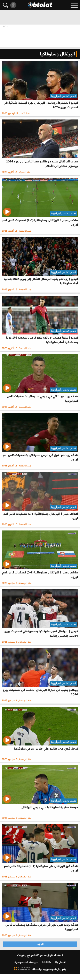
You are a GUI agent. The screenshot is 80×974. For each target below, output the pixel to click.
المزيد (40, 944)
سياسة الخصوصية (26, 962)
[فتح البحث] (5, 5)
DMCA (46, 962)
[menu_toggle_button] (74, 5)
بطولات (21, 955)
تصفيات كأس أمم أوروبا (63, 96)
